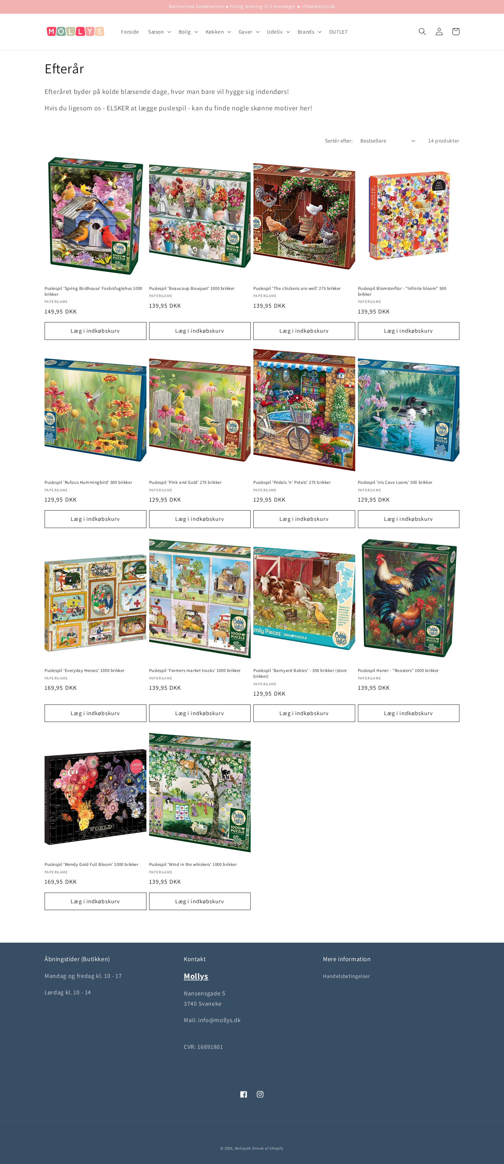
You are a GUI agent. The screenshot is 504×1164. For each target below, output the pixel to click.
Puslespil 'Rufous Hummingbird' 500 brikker (88, 482)
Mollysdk (243, 1148)
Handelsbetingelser (346, 975)
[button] (159, 31)
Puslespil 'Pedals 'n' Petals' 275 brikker (292, 482)
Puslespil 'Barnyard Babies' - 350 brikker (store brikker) (300, 673)
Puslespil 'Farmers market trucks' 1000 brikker (195, 670)
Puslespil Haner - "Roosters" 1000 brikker (398, 670)
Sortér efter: (339, 140)
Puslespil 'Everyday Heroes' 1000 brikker (84, 670)
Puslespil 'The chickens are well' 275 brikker (297, 288)
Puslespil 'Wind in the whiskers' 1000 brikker (193, 864)
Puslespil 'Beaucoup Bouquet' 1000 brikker (192, 288)
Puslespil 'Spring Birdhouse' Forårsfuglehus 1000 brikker (93, 291)
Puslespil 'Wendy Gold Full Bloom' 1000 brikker (92, 864)
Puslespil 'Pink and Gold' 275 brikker (185, 482)
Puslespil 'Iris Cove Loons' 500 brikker (395, 482)
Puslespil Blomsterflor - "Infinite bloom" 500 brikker (402, 291)
